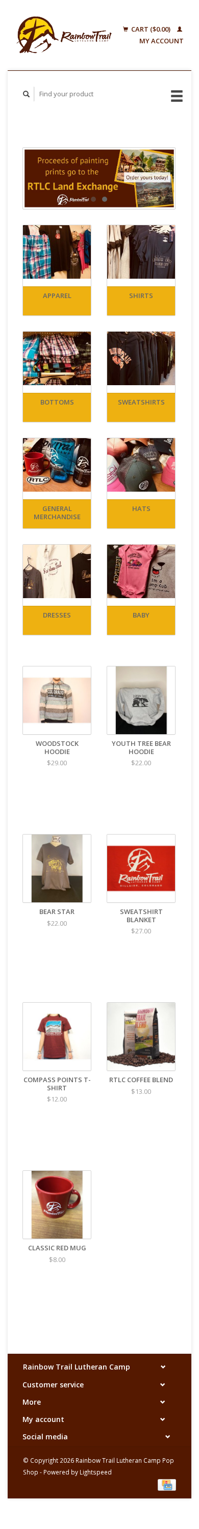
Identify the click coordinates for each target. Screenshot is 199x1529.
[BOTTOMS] (57, 358)
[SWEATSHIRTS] (141, 358)
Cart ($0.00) (151, 29)
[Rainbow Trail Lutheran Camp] (64, 35)
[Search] (26, 94)
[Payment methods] (167, 1484)
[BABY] (141, 571)
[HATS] (141, 465)
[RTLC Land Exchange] (99, 178)
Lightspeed (96, 1472)
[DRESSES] (57, 571)
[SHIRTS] (141, 252)
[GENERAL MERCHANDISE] (57, 465)
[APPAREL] (57, 252)
